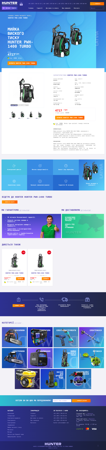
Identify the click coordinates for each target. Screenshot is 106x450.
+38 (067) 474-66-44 (49, 3)
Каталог (19, 323)
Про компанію (66, 8)
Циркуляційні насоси (14, 436)
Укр (21, 4)
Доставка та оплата (52, 8)
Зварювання (11, 425)
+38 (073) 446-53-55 (64, 3)
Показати (90, 413)
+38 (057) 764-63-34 (34, 3)
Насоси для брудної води (16, 434)
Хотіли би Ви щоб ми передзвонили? (33, 400)
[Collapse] (29, 410)
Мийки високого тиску (15, 427)
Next (45, 114)
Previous (8, 114)
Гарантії (39, 8)
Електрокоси (11, 420)
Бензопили (11, 413)
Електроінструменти (14, 418)
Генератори (11, 415)
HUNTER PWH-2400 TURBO (40, 273)
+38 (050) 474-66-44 (79, 3)
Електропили (11, 422)
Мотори (10, 432)
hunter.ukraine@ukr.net (61, 422)
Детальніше (25, 210)
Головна (30, 8)
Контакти (76, 8)
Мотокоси (10, 429)
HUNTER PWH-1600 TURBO (14, 273)
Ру (21, 2)
